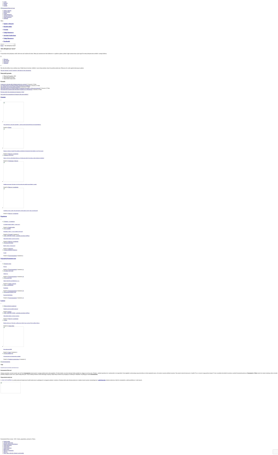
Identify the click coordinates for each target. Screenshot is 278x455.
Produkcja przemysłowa (13, 359)
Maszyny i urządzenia (13, 153)
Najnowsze (6, 61)
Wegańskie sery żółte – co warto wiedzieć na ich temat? (13, 231)
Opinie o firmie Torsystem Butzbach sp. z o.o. (11, 280)
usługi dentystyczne (15, 367)
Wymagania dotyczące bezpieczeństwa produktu (11, 356)
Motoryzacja (6, 449)
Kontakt (5, 5)
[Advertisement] (139, 416)
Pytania (5, 4)
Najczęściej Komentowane (8, 258)
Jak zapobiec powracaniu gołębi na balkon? (10, 87)
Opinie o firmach (7, 10)
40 (23, 276)
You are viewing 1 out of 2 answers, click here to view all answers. (16, 70)
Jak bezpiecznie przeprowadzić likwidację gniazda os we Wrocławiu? (16, 89)
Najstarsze (5, 63)
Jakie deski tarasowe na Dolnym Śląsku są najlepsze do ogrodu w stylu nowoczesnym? (20, 88)
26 (23, 290)
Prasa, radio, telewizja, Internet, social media (13, 453)
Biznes (9, 127)
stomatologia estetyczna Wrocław (6, 367)
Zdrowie (16, 161)
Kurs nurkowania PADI (7, 349)
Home (2, 45)
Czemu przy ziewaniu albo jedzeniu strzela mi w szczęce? (14, 84)
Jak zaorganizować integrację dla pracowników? (17, 94)
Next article (3, 94)
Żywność (10, 234)
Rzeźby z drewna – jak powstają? (9, 245)
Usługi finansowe (7, 17)
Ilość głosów (6, 60)
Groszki (4, 252)
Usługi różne (11, 325)
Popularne (4, 216)
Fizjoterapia (11, 161)
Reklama (5, 3)
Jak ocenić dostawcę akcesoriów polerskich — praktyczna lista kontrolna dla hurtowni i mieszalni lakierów (22, 124)
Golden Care (5, 273)
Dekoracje (10, 248)
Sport (9, 352)
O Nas (4, 1)
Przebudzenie (5, 287)
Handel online (6, 12)
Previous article (4, 92)
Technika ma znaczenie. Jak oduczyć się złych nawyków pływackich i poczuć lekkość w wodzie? (20, 184)
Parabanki (5, 18)
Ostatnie (3, 97)
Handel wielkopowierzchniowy (10, 444)
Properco (5, 266)
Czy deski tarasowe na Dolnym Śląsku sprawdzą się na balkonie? (15, 85)
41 (23, 269)
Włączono (5, 59)
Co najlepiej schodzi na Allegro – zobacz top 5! (11, 224)
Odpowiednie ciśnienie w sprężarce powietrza (11, 238)
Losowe (3, 300)
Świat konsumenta (12, 255)
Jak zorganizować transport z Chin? (16, 92)
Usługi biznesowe (7, 14)
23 (23, 297)
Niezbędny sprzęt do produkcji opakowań (10, 308)
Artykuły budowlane (8, 15)
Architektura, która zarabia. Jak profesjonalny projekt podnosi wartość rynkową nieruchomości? (20, 210)
